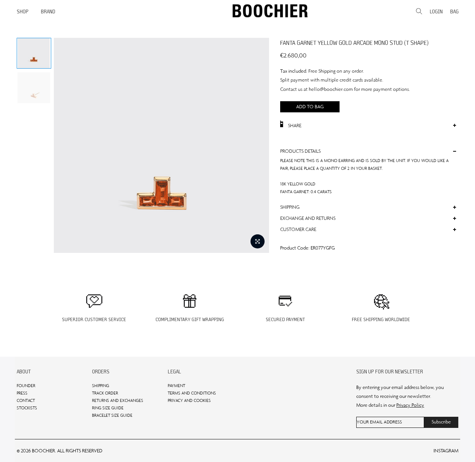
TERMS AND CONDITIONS (192, 393)
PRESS (22, 393)
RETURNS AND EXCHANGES (117, 400)
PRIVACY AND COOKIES (189, 400)
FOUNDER (26, 385)
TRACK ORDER (105, 393)
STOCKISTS (27, 407)
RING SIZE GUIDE (108, 407)
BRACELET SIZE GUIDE (112, 415)
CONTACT (26, 400)
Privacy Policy (410, 405)
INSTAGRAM (445, 451)
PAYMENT (176, 385)
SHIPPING (100, 385)
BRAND (48, 11)
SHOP (23, 11)
